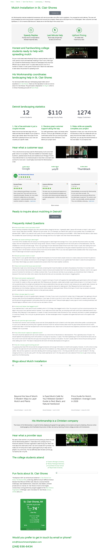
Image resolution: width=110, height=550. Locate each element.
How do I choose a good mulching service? (27, 345)
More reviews (55, 205)
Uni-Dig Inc (46, 86)
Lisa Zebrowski (75, 184)
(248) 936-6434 (22, 546)
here (81, 353)
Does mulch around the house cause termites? (28, 266)
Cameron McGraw (48, 184)
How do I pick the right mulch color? (25, 320)
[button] (55, 228)
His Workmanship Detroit (26, 174)
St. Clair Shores (23, 84)
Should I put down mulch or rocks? (25, 256)
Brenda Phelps (18, 184)
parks (20, 491)
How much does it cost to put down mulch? (27, 227)
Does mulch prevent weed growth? (25, 278)
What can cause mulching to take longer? (26, 239)
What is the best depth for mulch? (24, 294)
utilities (14, 491)
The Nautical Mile (21, 480)
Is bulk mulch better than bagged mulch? (26, 306)
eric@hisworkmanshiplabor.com (27, 542)
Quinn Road (34, 88)
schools (49, 490)
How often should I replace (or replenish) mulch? (28, 332)
